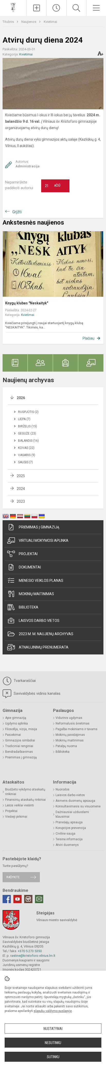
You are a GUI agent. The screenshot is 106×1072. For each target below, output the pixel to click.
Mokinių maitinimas (36, 594)
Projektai (28, 554)
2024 (21, 489)
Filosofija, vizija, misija (21, 729)
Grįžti (17, 211)
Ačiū (52, 186)
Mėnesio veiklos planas (41, 580)
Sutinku (53, 1057)
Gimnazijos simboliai (20, 740)
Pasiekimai (13, 735)
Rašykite (13, 877)
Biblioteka (28, 607)
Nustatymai (53, 1029)
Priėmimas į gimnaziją (39, 527)
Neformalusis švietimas (73, 723)
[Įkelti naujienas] (36, 8)
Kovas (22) (26, 448)
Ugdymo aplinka (16, 723)
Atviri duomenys (67, 845)
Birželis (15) (27, 426)
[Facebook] (7, 899)
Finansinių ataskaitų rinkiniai (25, 799)
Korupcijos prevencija (71, 828)
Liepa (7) (24, 419)
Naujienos (29, 22)
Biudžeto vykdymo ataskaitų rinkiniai (25, 792)
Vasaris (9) (26, 455)
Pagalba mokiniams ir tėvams (77, 729)
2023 (21, 501)
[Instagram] (28, 899)
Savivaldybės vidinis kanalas (36, 693)
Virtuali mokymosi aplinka (43, 540)
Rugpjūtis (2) (28, 412)
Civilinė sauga (65, 833)
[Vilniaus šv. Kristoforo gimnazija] (13, 7)
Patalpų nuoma (66, 746)
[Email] (39, 899)
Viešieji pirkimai (16, 816)
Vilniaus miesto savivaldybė (56, 920)
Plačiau (88, 338)
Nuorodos (62, 789)
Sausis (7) (25, 462)
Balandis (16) (28, 440)
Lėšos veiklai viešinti (19, 805)
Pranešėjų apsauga (69, 822)
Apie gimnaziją (15, 718)
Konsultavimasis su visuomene (78, 806)
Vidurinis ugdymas (69, 718)
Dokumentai (30, 567)
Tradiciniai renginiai (19, 746)
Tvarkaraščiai (24, 680)
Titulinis (9, 22)
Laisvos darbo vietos (39, 621)
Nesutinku (53, 1043)
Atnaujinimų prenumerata (43, 647)
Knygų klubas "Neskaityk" (26, 303)
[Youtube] (17, 899)
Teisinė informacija (69, 839)
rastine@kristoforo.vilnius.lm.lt (32, 956)
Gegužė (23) (27, 433)
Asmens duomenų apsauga (75, 801)
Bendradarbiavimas (19, 752)
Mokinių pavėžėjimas (70, 735)
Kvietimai (50, 22)
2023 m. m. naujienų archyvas (46, 634)
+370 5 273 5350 (30, 951)
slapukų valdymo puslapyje (53, 1011)
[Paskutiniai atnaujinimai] (56, 8)
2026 (21, 398)
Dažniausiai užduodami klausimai (72, 814)
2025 (21, 476)
